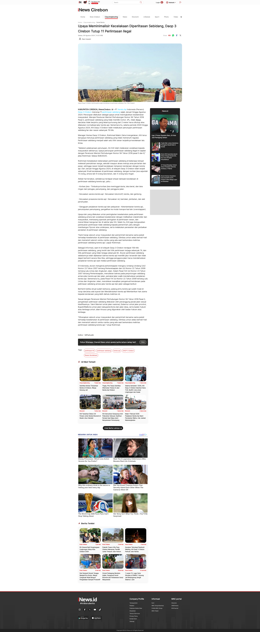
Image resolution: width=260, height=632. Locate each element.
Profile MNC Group (157, 608)
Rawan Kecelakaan (91, 355)
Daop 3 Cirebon (85, 112)
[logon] (80, 2)
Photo (166, 17)
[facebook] (176, 35)
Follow (143, 342)
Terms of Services (135, 613)
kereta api (117, 350)
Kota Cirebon (95, 17)
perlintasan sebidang (111, 112)
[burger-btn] (180, 2)
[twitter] (180, 35)
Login (158, 2)
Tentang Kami (133, 603)
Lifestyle (147, 17)
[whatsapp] (173, 35)
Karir (153, 603)
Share (165, 35)
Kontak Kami (133, 619)
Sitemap (132, 621)
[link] (169, 35)
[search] (141, 2)
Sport (157, 17)
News (125, 17)
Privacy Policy (134, 616)
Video (176, 17)
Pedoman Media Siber (136, 608)
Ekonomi (135, 17)
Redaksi (132, 605)
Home (82, 17)
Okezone (174, 603)
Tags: (80, 350)
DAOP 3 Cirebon (128, 350)
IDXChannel (174, 608)
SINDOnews (174, 605)
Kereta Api (122, 109)
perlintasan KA (89, 350)
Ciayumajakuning (111, 17)
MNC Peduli (155, 611)
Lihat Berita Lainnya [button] (112, 428)
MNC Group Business (158, 605)
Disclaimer (133, 611)
